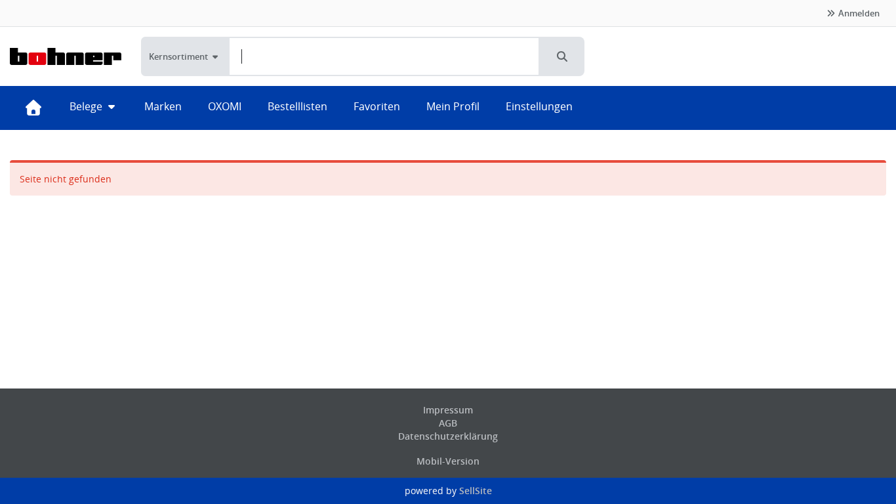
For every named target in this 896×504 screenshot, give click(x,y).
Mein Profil (452, 106)
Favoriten (377, 106)
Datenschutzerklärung (448, 436)
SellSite (475, 490)
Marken (163, 106)
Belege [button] (87, 106)
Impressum (448, 410)
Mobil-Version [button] (448, 461)
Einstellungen (539, 106)
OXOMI (224, 106)
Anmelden (858, 13)
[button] (562, 56)
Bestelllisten (297, 106)
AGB (448, 423)
